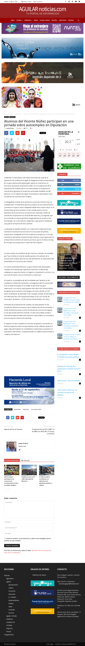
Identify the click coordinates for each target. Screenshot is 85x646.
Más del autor (25, 460)
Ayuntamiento (13, 585)
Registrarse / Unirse (26, 1)
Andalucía (9, 619)
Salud (10, 607)
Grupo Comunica (37, 1)
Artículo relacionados (12, 460)
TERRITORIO (27, 20)
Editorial (71, 20)
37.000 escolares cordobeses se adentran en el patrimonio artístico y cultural (45, 481)
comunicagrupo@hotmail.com (69, 584)
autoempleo (17, 409)
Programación (9, 635)
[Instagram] (69, 1)
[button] (78, 20)
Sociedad (11, 610)
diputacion (26, 409)
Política (10, 603)
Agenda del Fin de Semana (13, 429)
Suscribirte (75, 193)
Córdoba (9, 625)
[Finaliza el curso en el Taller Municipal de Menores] (29, 470)
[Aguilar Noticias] (42, 10)
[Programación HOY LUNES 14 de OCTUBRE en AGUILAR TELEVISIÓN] (59, 336)
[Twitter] (75, 1)
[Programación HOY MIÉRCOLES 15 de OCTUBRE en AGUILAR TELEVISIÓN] (59, 323)
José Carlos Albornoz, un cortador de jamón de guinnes (67, 392)
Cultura (10, 588)
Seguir (77, 184)
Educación (18, 114)
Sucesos (11, 613)
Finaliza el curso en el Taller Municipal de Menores (28, 479)
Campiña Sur (8, 474)
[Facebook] (65, 1)
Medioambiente (13, 600)
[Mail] (72, 1)
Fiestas (36, 20)
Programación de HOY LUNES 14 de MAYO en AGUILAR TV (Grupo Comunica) (43, 431)
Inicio (13, 20)
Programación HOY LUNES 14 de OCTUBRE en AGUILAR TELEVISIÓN (72, 337)
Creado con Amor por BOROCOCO (65, 644)
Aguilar (19, 20)
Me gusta (76, 180)
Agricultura (62, 20)
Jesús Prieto (10, 128)
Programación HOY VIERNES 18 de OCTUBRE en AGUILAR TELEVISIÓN (71, 300)
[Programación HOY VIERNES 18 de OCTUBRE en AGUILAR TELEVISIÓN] (59, 299)
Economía (11, 591)
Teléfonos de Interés (39, 575)
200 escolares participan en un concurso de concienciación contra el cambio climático (11, 481)
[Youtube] (79, 1)
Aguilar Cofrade (45, 20)
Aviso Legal (50, 644)
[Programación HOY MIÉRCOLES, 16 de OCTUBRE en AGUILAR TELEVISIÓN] (59, 310)
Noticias (7, 575)
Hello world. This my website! (69, 381)
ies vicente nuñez (36, 409)
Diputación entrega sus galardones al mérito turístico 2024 (69, 368)
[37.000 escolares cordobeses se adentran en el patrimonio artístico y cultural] (46, 470)
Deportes (54, 20)
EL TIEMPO (12, 597)
